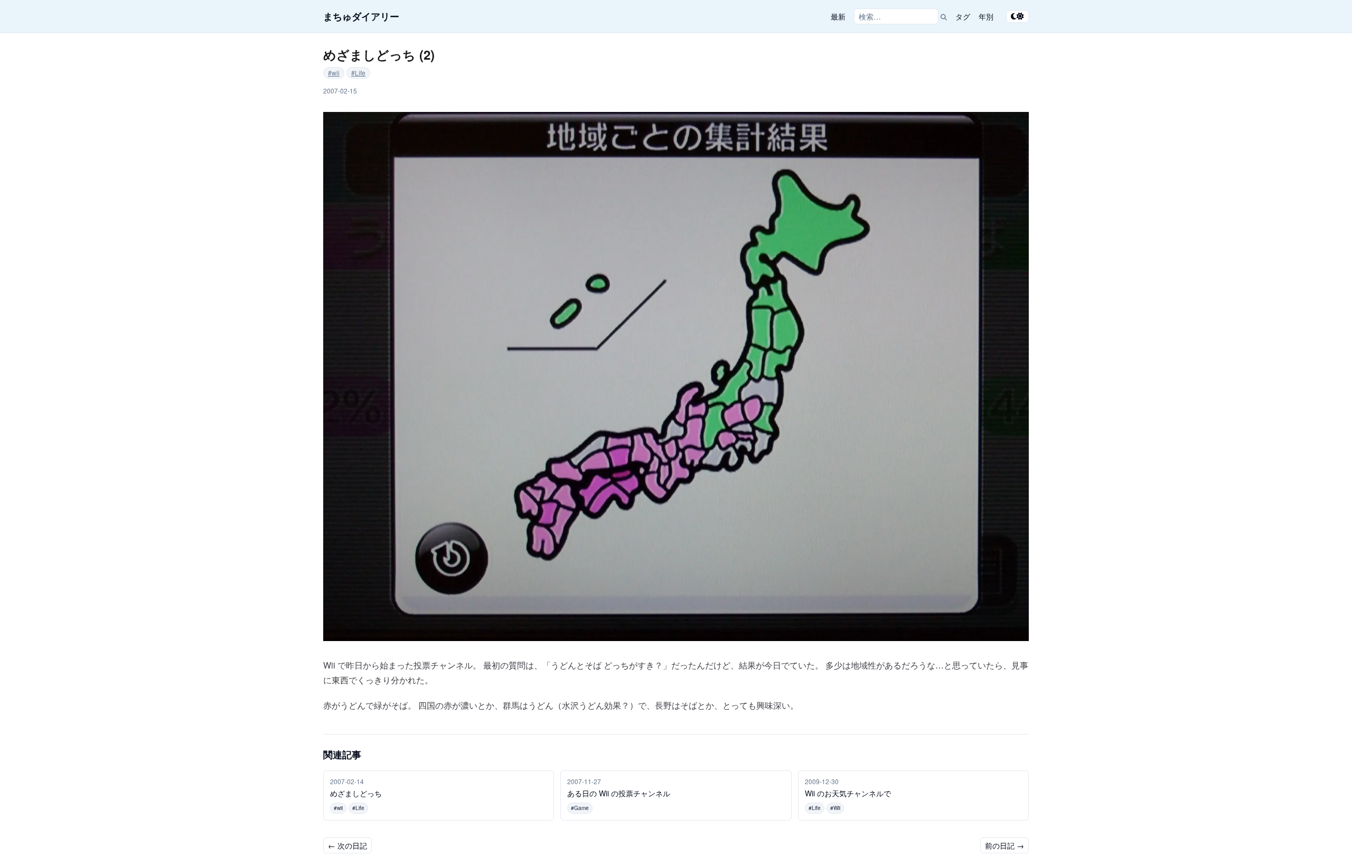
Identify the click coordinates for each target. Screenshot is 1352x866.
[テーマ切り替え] (1017, 16)
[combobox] (896, 16)
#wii (334, 72)
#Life (358, 72)
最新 (838, 16)
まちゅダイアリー (361, 16)
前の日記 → (1004, 845)
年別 (986, 16)
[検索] (944, 16)
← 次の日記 (347, 845)
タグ (962, 16)
